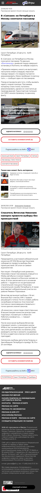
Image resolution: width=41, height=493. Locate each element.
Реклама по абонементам (13, 409)
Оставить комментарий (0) (20, 140)
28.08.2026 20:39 (7, 206)
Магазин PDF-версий (11, 395)
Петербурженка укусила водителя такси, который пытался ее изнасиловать (23, 194)
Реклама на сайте (10, 406)
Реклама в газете (20, 403)
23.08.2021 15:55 (6, 9)
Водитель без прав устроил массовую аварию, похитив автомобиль (22, 180)
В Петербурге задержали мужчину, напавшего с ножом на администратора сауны (23, 188)
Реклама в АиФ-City (10, 412)
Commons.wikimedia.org (10, 49)
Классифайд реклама (12, 415)
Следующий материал (19, 487)
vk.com (34, 249)
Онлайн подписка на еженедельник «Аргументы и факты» (18, 399)
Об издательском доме (12, 392)
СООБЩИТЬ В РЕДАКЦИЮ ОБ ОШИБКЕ (17, 421)
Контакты (6, 403)
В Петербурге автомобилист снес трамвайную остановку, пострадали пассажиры (19, 110)
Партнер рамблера (20, 482)
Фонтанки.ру (7, 63)
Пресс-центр (30, 392)
